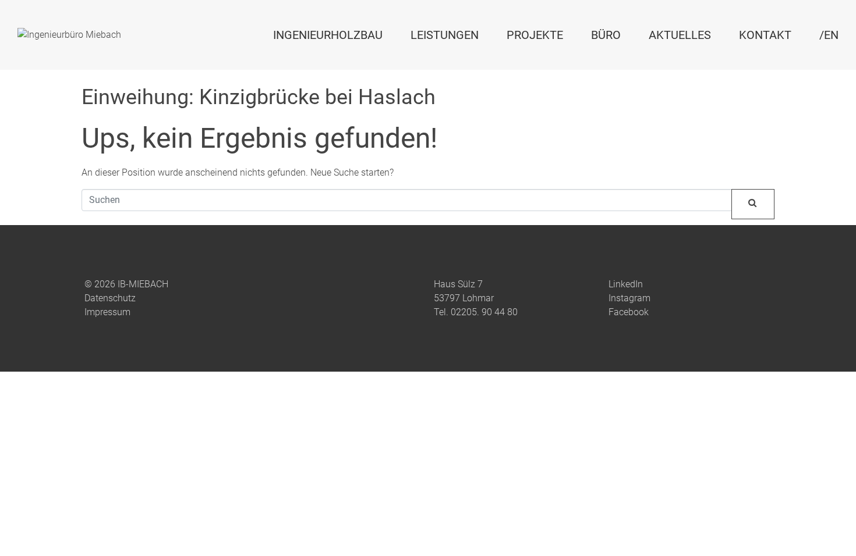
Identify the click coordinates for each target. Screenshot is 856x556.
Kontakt (765, 35)
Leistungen (445, 35)
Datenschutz (110, 298)
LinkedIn (626, 284)
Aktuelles (680, 35)
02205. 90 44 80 (484, 312)
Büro (606, 35)
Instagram (629, 298)
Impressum (107, 312)
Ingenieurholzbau (328, 35)
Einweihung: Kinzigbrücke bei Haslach (259, 97)
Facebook (629, 312)
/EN (829, 35)
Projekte (535, 35)
